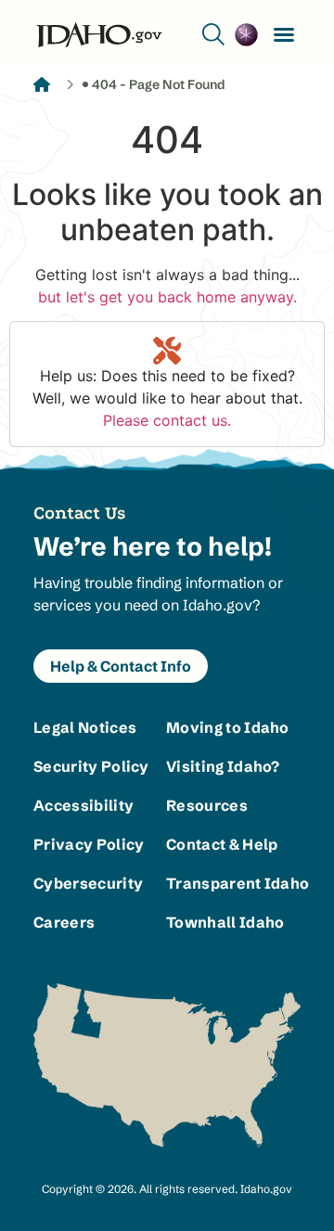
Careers (64, 922)
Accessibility (83, 805)
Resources (207, 805)
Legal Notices (84, 727)
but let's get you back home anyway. (167, 297)
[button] (284, 34)
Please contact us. (167, 420)
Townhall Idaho (225, 922)
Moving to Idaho (227, 727)
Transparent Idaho (233, 883)
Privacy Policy (88, 844)
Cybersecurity (88, 883)
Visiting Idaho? (223, 766)
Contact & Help (221, 844)
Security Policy (91, 766)
